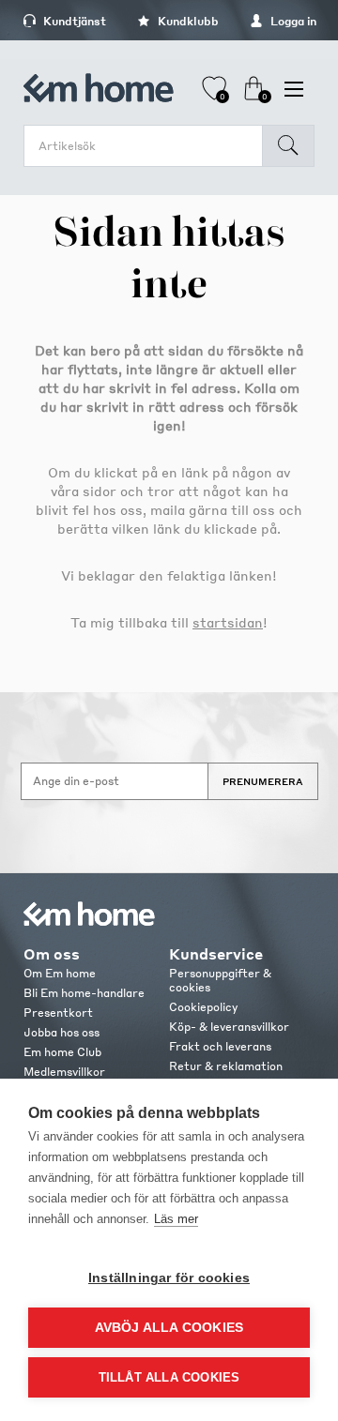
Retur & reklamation (226, 1066)
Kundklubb (187, 21)
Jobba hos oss (61, 1032)
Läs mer (176, 1219)
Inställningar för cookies (169, 1278)
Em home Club (62, 1052)
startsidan (227, 621)
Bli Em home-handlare (84, 993)
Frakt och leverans (220, 1046)
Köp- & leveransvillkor (229, 1027)
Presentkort (58, 1012)
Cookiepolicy (203, 1007)
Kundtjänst (73, 21)
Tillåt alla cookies (169, 1377)
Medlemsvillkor (64, 1072)
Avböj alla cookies (169, 1328)
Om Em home (59, 973)
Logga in (292, 21)
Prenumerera (263, 781)
